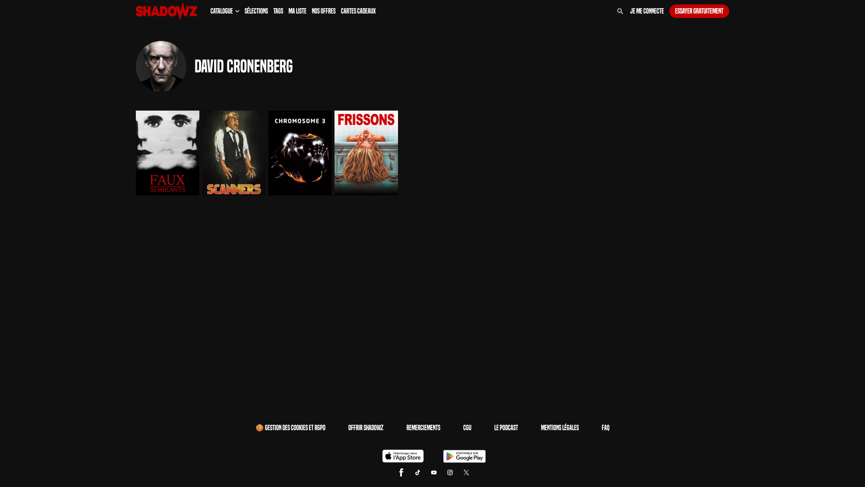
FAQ (606, 428)
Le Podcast (506, 428)
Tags (278, 11)
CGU (467, 428)
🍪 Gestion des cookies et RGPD (290, 428)
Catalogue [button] (222, 11)
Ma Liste (297, 11)
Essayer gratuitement (699, 11)
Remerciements (423, 428)
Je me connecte (647, 11)
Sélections (256, 11)
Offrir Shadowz (366, 428)
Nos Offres (324, 11)
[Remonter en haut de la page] (834, 469)
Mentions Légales (560, 428)
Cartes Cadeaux (358, 11)
